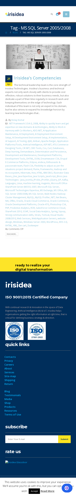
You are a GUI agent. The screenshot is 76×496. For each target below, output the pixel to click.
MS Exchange (46, 190)
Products (9, 406)
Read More (47, 491)
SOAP (25, 211)
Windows (17, 221)
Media (8, 399)
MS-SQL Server (36, 193)
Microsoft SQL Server (48, 186)
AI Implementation (58, 137)
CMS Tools (36, 148)
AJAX (30, 141)
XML (15, 225)
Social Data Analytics (39, 211)
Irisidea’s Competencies (37, 78)
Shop (7, 403)
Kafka (65, 179)
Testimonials (12, 395)
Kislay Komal (17, 120)
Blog (7, 391)
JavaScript (51, 176)
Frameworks (46, 169)
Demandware (27, 151)
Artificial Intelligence (32, 144)
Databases (58, 148)
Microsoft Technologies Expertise (22, 190)
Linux (19, 183)
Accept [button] (34, 491)
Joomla (29, 179)
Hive (33, 172)
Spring (54, 211)
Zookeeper (33, 225)
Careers (9, 364)
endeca (41, 162)
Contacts (10, 357)
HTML (39, 172)
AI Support (10, 141)
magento (45, 183)
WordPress (52, 221)
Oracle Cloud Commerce (36, 200)
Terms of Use (12, 414)
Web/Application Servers (44, 218)
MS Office (58, 190)
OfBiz (12, 200)
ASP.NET (47, 144)
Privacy (8, 360)
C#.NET (26, 148)
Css (44, 148)
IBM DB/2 (47, 172)
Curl (50, 148)
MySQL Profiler (42, 197)
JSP (59, 179)
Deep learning (12, 151)
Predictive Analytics (20, 207)
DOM (37, 158)
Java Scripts (39, 176)
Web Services (24, 218)
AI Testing (22, 141)
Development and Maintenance (21, 155)
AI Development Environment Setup (30, 137)
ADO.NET (37, 130)
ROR (33, 207)
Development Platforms (50, 155)
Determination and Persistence (50, 151)
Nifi (7, 200)
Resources (10, 410)
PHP (7, 207)
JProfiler (45, 179)
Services (9, 372)
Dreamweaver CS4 (50, 158)
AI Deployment (26, 134)
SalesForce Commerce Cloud (50, 207)
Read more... (12, 234)
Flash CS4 (28, 165)
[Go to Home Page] (6, 32)
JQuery (53, 179)
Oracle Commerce (59, 200)
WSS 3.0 (63, 221)
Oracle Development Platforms (21, 204)
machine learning (31, 183)
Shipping (9, 380)
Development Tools (15, 158)
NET (53, 197)
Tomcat (45, 214)
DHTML (29, 158)
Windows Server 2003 (34, 221)
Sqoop (62, 211)
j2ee (15, 176)
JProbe (37, 179)
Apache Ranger (48, 141)
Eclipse (33, 162)
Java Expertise (25, 176)
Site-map (10, 376)
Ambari (36, 141)
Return (8, 384)
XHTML (8, 225)
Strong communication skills (19, 214)
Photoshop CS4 (58, 204)
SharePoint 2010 (13, 211)
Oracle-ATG (43, 204)
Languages (10, 183)
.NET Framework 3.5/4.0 (20, 123)
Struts (38, 214)
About (8, 368)
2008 (35, 123)
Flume (36, 169)
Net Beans (61, 197)
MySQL (30, 197)
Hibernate (25, 172)
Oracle (19, 200)
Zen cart (22, 225)
